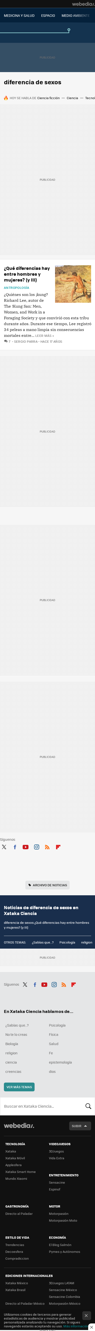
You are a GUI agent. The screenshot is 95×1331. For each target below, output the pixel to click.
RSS (47, 846)
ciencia (11, 1062)
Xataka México (16, 1283)
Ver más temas (19, 1087)
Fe (51, 1052)
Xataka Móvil (15, 1158)
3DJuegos (56, 1151)
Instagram (36, 846)
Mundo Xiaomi (16, 1178)
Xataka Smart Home (20, 1171)
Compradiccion (17, 1258)
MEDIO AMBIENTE (76, 15)
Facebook (15, 846)
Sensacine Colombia (64, 1296)
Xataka (10, 1151)
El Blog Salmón (60, 1244)
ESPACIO (48, 15)
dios (52, 1071)
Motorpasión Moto (63, 1220)
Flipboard (58, 846)
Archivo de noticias (50, 885)
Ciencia (72, 97)
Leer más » (44, 335)
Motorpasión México (64, 1303)
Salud (53, 1043)
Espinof (54, 1189)
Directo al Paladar (19, 1213)
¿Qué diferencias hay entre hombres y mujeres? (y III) (27, 274)
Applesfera (13, 1164)
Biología (11, 1043)
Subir (76, 1125)
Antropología (16, 288)
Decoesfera (14, 1251)
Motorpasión (58, 1213)
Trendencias (14, 1244)
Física (53, 1034)
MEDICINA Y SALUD (19, 15)
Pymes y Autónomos (64, 1251)
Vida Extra (56, 1158)
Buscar (88, 1106)
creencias (13, 1071)
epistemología (60, 1062)
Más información (76, 1326)
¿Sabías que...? (43, 942)
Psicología (67, 942)
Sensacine (57, 1182)
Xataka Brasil (15, 1289)
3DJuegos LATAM (61, 1283)
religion (86, 942)
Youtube (25, 846)
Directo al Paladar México (25, 1303)
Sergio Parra (26, 341)
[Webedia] (83, 4)
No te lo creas (16, 1034)
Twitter (4, 846)
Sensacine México (63, 1289)
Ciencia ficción (48, 97)
